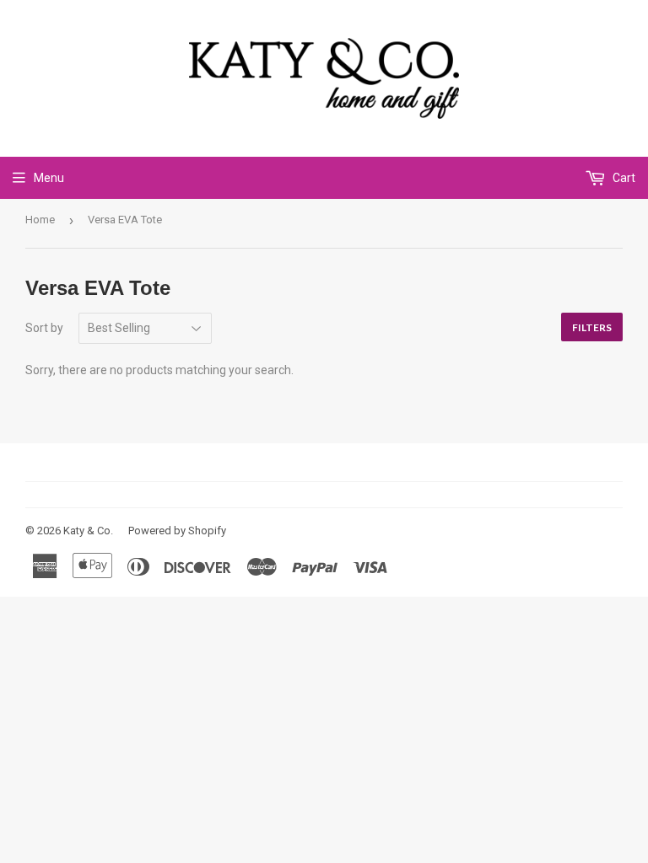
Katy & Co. (88, 530)
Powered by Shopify (177, 530)
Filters (592, 327)
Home (40, 219)
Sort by (44, 328)
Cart (622, 178)
